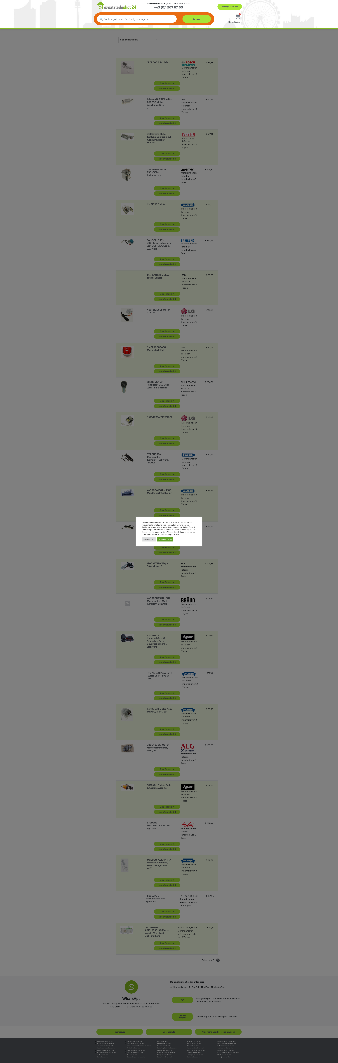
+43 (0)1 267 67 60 (168, 7)
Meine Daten (234, 22)
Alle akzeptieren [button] (165, 539)
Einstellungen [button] (149, 539)
